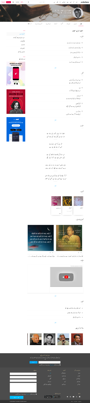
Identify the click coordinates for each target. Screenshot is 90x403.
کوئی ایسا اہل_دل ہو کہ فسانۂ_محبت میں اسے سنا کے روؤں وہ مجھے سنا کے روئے (67, 256)
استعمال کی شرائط (75, 401)
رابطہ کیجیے (64, 378)
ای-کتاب (48, 24)
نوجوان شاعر (22, 48)
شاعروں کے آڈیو (21, 52)
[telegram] (67, 397)
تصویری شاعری (38, 24)
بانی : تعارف (64, 376)
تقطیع (50, 378)
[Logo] (84, 2)
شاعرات (23, 44)
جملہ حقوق (72, 401)
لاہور (59, 12)
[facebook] (80, 397)
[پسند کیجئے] (58, 10)
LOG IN (17, 2)
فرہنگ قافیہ (49, 376)
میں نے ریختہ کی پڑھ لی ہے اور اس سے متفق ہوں (49, 365)
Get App (8, 2)
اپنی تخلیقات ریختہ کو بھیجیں (47, 384)
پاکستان (58, 12)
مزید (54, 2)
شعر (55, 24)
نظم (62, 24)
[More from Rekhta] (13, 2)
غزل (68, 24)
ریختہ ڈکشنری (78, 378)
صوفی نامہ (78, 376)
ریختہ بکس (78, 384)
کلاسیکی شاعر (22, 41)
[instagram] (70, 397)
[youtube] (73, 397)
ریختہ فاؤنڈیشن (64, 373)
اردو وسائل (49, 381)
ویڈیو (67, 2)
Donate (3, 2)
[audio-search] (28, 2)
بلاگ (57, 2)
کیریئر (65, 381)
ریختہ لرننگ (78, 381)
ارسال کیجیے (15, 397)
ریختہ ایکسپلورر (64, 384)
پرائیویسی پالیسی (52, 365)
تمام (81, 24)
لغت (70, 2)
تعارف (75, 24)
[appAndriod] (56, 397)
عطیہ (50, 373)
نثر (60, 2)
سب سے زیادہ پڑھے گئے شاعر (19, 37)
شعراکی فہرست (22, 34)
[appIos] (48, 397)
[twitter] (77, 397)
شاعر (76, 2)
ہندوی (79, 373)
